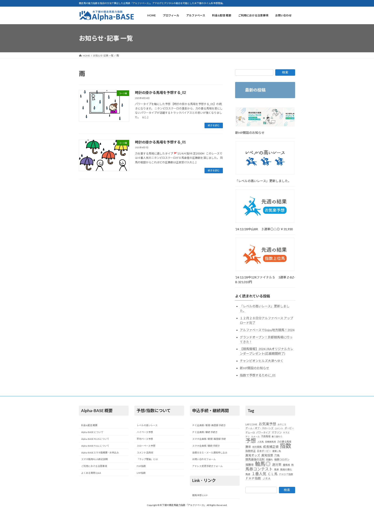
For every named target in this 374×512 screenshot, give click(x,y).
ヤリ (247, 436)
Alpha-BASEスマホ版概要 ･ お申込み (100, 452)
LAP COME (251, 424)
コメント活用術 (145, 452)
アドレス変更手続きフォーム (207, 466)
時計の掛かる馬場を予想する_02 (160, 92)
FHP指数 (141, 466)
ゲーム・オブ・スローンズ (259, 428)
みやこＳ (282, 424)
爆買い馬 (276, 451)
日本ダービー (264, 451)
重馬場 (286, 464)
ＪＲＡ (266, 478)
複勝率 (249, 464)
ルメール (255, 436)
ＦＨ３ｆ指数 (286, 474)
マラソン (277, 432)
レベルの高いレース (147, 425)
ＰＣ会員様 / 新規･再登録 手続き (209, 425)
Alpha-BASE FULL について (95, 445)
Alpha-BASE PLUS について (95, 438)
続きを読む (214, 125)
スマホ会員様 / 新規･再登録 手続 (209, 438)
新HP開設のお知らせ (250, 132)
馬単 (276, 469)
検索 (285, 72)
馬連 (247, 474)
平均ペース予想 (145, 438)
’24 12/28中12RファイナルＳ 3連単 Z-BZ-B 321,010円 (265, 279)
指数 (285, 446)
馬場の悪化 (286, 469)
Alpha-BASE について (92, 432)
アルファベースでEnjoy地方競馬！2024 (267, 330)
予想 (250, 441)
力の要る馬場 (284, 441)
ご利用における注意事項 (94, 466)
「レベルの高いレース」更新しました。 (263, 181)
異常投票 (267, 455)
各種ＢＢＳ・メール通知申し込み (209, 452)
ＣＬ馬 (273, 474)
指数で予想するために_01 (258, 375)
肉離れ (269, 459)
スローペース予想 (146, 445)
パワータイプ (263, 432)
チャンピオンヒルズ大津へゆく (261, 361)
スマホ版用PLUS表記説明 (94, 459)
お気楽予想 (267, 424)
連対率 (276, 464)
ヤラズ (286, 432)
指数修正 (250, 451)
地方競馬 (257, 446)
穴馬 (277, 455)
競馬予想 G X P (199, 495)
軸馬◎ (263, 464)
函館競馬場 (270, 441)
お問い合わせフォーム (204, 459)
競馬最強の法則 (255, 459)
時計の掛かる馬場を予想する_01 (160, 142)
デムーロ (250, 432)
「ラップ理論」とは (147, 459)
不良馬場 (265, 436)
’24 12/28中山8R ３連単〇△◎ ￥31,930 (264, 229)
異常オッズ (252, 455)
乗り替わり (277, 436)
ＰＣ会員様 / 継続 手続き (205, 432)
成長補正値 (271, 446)
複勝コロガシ (281, 459)
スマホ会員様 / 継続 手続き (206, 445)
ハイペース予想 (145, 432)
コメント (279, 428)
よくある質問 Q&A (91, 472)
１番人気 (258, 474)
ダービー (289, 428)
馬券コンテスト (259, 469)
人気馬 (260, 441)
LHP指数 (141, 472)
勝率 (248, 446)
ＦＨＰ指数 (253, 478)
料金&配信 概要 (89, 425)
